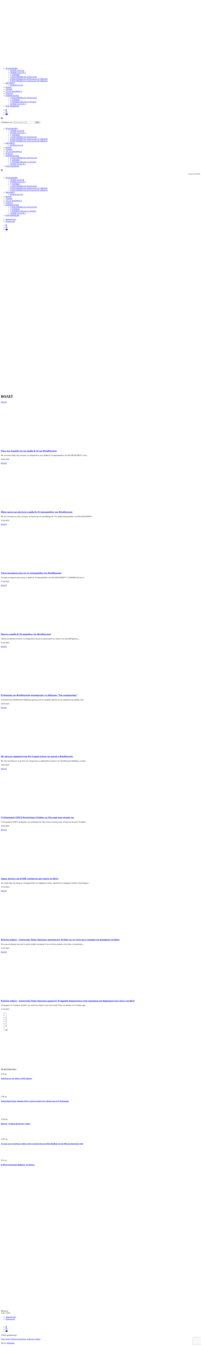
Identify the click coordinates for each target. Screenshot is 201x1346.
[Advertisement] (20, 1049)
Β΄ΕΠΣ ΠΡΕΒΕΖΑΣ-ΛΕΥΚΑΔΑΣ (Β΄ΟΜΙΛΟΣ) (29, 81)
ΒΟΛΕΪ (8, 87)
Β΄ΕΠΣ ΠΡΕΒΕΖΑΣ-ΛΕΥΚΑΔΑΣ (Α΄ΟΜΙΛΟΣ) (29, 79)
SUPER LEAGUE (17, 71)
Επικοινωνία (10, 221)
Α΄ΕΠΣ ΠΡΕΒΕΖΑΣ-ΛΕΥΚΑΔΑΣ (23, 77)
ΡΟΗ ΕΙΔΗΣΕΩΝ (12, 106)
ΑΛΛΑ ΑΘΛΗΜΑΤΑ (14, 91)
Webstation (11, 1343)
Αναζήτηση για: (7, 122)
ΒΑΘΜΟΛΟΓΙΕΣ (12, 96)
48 (6, 1030)
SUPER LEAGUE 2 (18, 73)
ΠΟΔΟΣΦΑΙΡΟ (12, 68)
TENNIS (9, 89)
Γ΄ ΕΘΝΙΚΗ (15, 75)
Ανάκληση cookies (33, 1339)
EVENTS (9, 94)
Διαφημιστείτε (11, 219)
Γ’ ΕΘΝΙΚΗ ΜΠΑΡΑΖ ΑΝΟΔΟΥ (23, 102)
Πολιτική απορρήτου (18, 1339)
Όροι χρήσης (5, 1339)
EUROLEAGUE (16, 85)
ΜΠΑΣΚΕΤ (10, 83)
